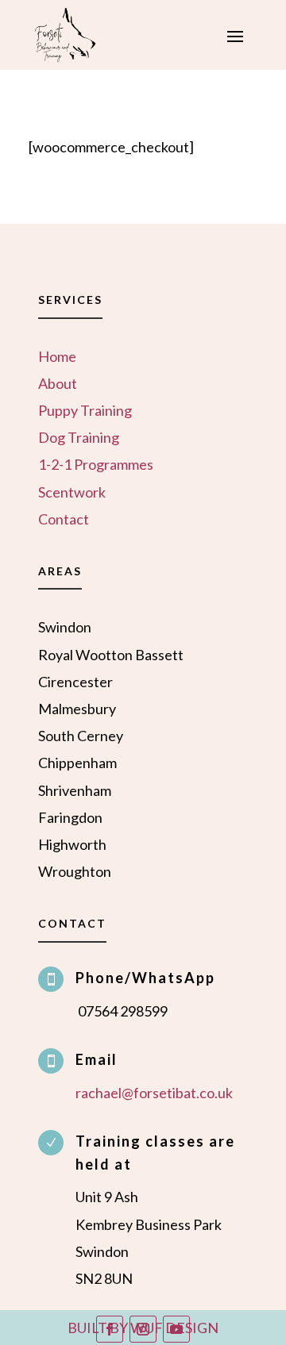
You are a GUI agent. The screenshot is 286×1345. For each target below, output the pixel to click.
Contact (63, 519)
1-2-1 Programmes (95, 464)
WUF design (174, 1327)
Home (57, 356)
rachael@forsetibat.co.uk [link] (154, 1092)
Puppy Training (85, 410)
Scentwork (72, 492)
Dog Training (78, 437)
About (57, 383)
